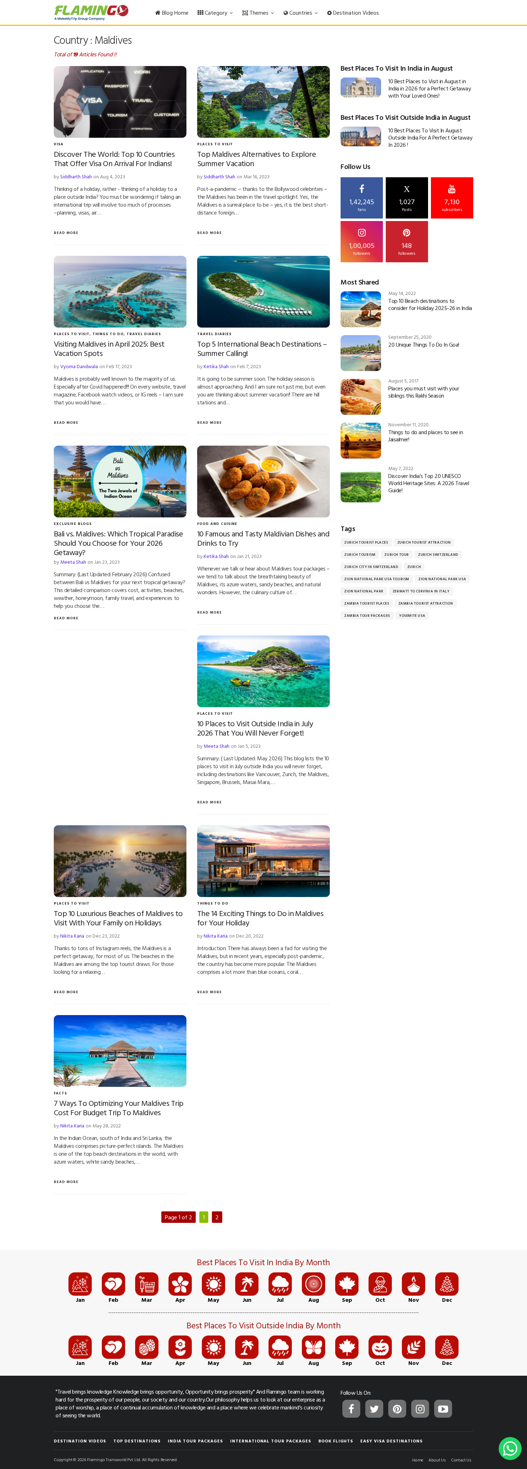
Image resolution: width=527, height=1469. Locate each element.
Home (417, 1459)
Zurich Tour (396, 554)
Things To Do (108, 334)
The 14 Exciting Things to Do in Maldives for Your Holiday (260, 917)
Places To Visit (215, 144)
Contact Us (461, 1459)
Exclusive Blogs (73, 523)
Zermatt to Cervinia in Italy (421, 591)
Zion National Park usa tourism (376, 579)
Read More (66, 232)
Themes (259, 12)
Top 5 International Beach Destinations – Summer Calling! (262, 348)
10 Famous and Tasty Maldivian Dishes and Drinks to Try (263, 538)
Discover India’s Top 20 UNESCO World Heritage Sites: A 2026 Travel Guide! (428, 482)
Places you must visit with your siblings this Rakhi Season (423, 392)
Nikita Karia (72, 935)
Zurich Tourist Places (366, 542)
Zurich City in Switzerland (371, 566)
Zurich (414, 566)
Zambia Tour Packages (367, 615)
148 (407, 248)
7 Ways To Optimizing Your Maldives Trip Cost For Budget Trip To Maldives (119, 1107)
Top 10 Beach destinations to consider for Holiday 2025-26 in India (430, 304)
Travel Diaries (144, 334)
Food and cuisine (217, 523)
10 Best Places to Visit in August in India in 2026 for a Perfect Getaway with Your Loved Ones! (429, 88)
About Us (437, 1459)
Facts (60, 1093)
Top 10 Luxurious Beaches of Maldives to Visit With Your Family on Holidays (118, 917)
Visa (58, 144)
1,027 (407, 198)
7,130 (452, 204)
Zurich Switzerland (438, 554)
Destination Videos (355, 12)
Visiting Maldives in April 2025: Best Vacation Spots (109, 348)
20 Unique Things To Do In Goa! (423, 344)
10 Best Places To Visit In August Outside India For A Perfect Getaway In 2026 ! (430, 137)
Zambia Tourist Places (366, 603)
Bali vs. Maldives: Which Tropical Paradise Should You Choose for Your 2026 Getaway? (118, 542)
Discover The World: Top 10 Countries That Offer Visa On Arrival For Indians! (114, 158)
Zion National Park (364, 591)
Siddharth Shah (76, 176)
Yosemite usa (412, 615)
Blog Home (175, 12)
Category (216, 12)
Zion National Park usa (442, 579)
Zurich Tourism (359, 554)
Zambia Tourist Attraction (425, 603)
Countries (301, 12)
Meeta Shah (73, 561)
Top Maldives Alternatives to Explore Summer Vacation (256, 158)
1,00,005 (362, 248)
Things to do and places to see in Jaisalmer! (425, 435)
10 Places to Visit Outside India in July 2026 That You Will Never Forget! (255, 727)
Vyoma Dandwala (79, 366)
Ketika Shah (216, 366)
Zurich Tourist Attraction (424, 542)
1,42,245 (361, 204)
